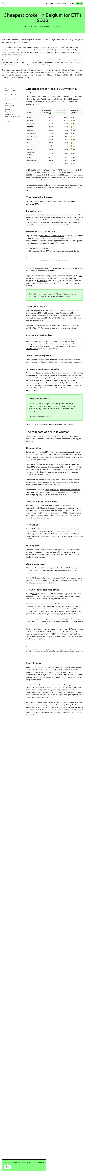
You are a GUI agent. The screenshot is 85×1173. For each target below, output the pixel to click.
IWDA (77, 325)
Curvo (34, 594)
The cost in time (9, 103)
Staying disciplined (10, 114)
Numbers (58, 3)
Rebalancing (8, 109)
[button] (79, 3)
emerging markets (39, 469)
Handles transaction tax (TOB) (75, 112)
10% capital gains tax (43, 378)
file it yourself (42, 281)
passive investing (73, 452)
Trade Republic (59, 278)
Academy (71, 3)
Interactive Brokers (33, 315)
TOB (80, 276)
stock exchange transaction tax (52, 236)
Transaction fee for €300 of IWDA (46, 112)
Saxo (42, 278)
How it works (49, 3)
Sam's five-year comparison (50, 472)
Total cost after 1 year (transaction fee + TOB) (61, 112)
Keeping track (9, 111)
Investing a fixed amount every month (40, 505)
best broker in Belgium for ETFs (56, 75)
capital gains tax (32, 492)
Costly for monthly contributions (10, 106)
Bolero (37, 278)
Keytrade (61, 217)
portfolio (63, 596)
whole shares (31, 513)
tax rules (49, 492)
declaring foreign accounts (70, 490)
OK (7, 1167)
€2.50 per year (62, 341)
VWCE (28, 328)
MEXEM (29, 349)
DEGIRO (50, 278)
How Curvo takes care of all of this (12, 117)
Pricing (65, 3)
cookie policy (39, 1162)
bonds (75, 467)
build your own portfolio (70, 464)
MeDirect (29, 170)
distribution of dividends (55, 243)
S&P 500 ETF (65, 310)
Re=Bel (35, 349)
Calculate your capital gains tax (41, 416)
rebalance (43, 531)
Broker (29, 112)
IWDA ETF (78, 96)
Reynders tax (54, 490)
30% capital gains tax (35, 373)
